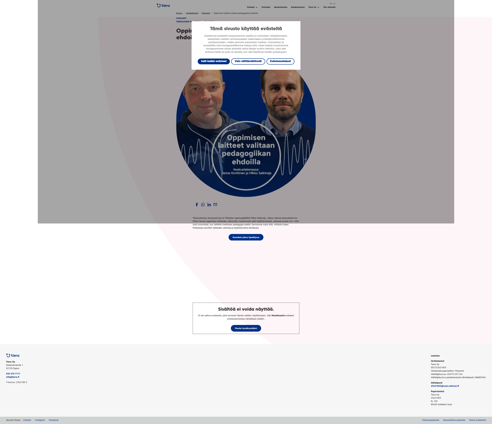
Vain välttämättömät (248, 61)
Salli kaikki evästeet (214, 61)
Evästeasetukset (280, 61)
